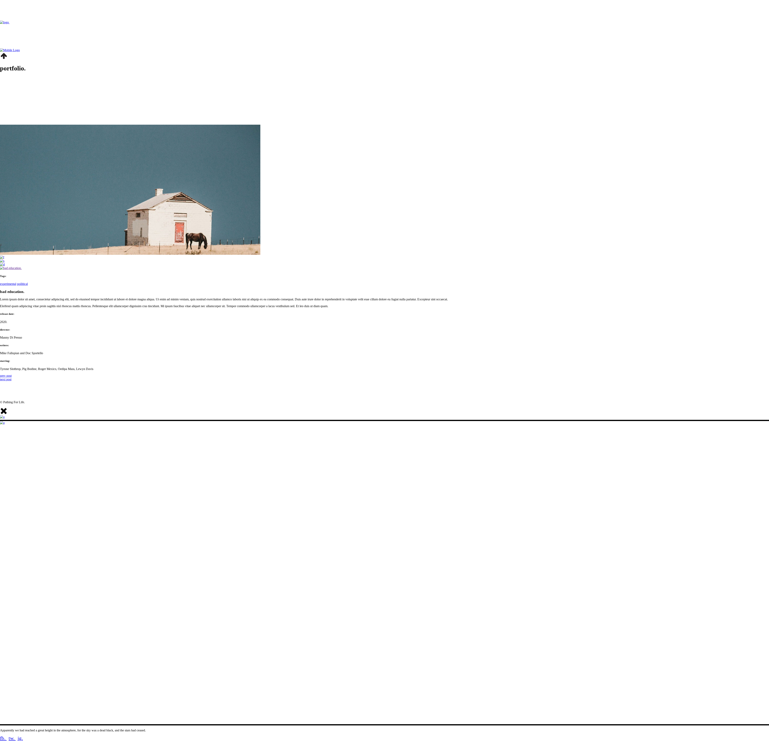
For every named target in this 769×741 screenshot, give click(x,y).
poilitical (22, 284)
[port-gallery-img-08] (130, 253)
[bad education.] (11, 268)
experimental (8, 284)
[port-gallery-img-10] (2, 257)
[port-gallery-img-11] (2, 264)
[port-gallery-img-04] (2, 261)
